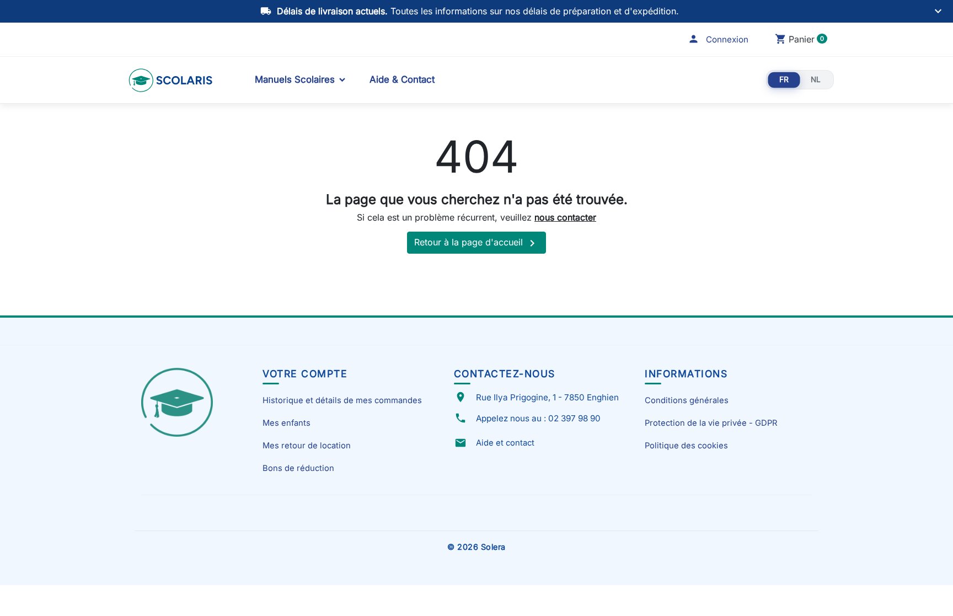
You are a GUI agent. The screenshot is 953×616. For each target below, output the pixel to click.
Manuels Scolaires (295, 79)
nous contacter (565, 217)
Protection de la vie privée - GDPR (711, 423)
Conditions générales (687, 400)
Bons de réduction (298, 468)
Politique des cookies (686, 446)
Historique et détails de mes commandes (342, 400)
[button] (718, 39)
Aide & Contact (402, 79)
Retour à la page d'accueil (476, 243)
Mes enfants (286, 423)
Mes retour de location (307, 446)
